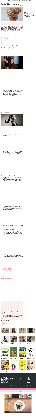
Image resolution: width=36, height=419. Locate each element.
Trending (29, 0)
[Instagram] (27, 382)
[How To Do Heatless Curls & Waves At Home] (22, 330)
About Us (11, 377)
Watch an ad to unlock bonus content (7, 278)
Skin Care (20, 378)
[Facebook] (28, 382)
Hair (10, 0)
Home (2, 3)
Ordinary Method (6, 39)
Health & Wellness (19, 0)
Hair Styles (12, 0)
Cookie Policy (11, 385)
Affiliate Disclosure (12, 378)
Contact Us (11, 380)
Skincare (15, 0)
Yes (3, 323)
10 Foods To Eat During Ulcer (13, 371)
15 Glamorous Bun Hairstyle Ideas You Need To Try (9, 264)
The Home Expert (29, 377)
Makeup (8, 0)
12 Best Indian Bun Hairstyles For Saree (8, 268)
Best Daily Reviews (29, 379)
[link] (5, 399)
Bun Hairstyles (9, 3)
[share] (30, 398)
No (6, 323)
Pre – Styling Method (6, 38)
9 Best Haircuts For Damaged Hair (7, 274)
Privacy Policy (11, 379)
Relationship (23, 0)
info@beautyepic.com (29, 385)
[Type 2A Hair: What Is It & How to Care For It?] (5, 330)
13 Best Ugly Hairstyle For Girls (7, 270)
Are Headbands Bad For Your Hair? (7, 269)
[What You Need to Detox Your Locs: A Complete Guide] (31, 330)
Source (6, 276)
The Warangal (28, 378)
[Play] (22, 395)
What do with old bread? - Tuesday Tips (7, 413)
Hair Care (20, 379)
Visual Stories (9, 1)
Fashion (27, 0)
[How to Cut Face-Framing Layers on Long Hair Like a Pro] (13, 330)
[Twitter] (29, 382)
